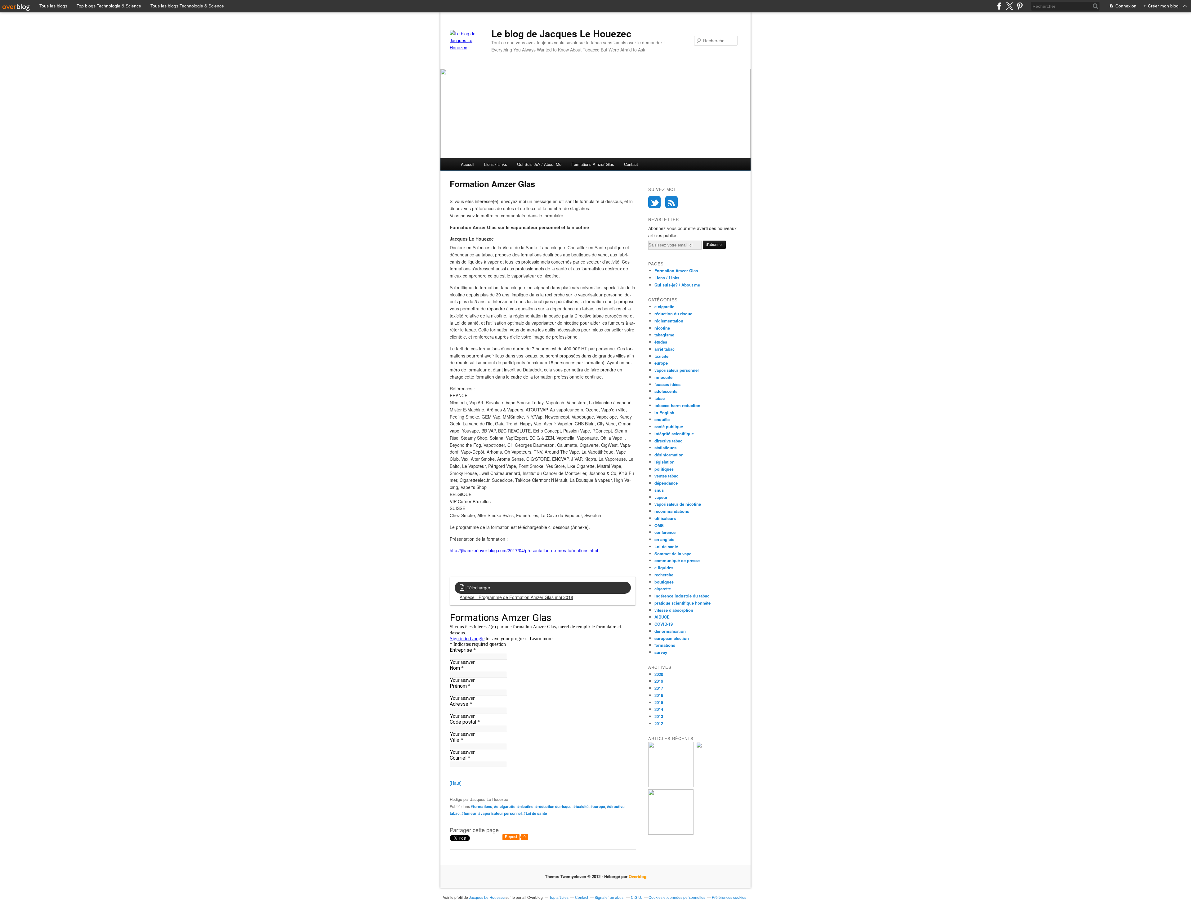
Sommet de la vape (672, 554)
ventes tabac (666, 476)
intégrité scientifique (674, 434)
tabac (659, 398)
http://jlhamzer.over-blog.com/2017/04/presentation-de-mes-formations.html (524, 550)
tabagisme (664, 335)
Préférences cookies (729, 897)
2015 (658, 702)
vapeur (660, 497)
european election (671, 638)
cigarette (662, 589)
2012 (658, 723)
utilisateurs (665, 518)
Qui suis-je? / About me (539, 164)
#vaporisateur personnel (500, 813)
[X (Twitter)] (1009, 6)
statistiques (665, 447)
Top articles (559, 897)
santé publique (668, 426)
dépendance (666, 483)
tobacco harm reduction (677, 405)
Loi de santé (666, 546)
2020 (658, 674)
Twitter (654, 202)
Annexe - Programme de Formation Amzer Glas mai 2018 (516, 597)
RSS (671, 202)
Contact (631, 164)
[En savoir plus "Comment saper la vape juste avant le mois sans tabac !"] (671, 785)
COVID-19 (663, 624)
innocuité (663, 377)
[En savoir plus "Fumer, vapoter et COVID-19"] (671, 833)
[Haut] (456, 783)
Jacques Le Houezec (487, 897)
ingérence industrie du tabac (681, 596)
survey (660, 652)
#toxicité (581, 806)
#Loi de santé (535, 813)
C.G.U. (636, 897)
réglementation (668, 321)
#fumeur (469, 813)
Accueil (467, 164)
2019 (658, 681)
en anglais (664, 539)
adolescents (665, 391)
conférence (665, 532)
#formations (481, 806)
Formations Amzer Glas (592, 164)
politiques (664, 469)
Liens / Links (495, 164)
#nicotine (525, 806)
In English (664, 412)
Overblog (637, 876)
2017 (658, 688)
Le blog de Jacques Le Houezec (561, 33)
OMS (659, 525)
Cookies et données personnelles (677, 897)
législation (664, 462)
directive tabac (668, 441)
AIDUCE (662, 617)
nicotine (662, 328)
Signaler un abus (609, 897)
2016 (658, 695)
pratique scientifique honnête (682, 603)
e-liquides (663, 567)
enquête (662, 419)
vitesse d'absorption (673, 610)
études (660, 342)
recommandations (671, 511)
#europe (598, 806)
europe (661, 363)
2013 (658, 716)
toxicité (661, 356)
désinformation (669, 455)
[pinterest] (1020, 6)
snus (659, 490)
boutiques (664, 582)
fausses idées (667, 384)
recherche (663, 575)
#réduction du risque (553, 806)
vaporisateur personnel (676, 370)
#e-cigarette (504, 806)
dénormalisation (670, 631)
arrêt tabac (664, 349)
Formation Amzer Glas (676, 270)
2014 (658, 709)
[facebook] (999, 6)
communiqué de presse (677, 560)
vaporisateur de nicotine (677, 504)
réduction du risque (673, 314)
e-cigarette (664, 306)
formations (664, 645)
